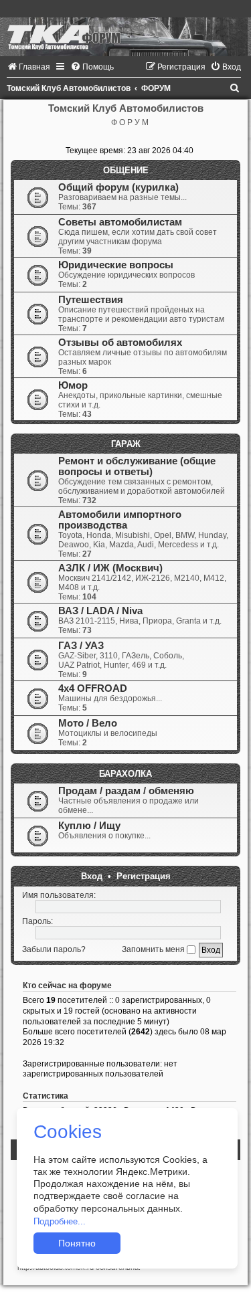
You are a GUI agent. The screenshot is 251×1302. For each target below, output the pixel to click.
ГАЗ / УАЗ (81, 645)
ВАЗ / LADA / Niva (100, 611)
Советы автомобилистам (120, 222)
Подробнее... (59, 1221)
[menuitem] (28, 67)
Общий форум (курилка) (118, 187)
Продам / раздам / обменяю (126, 790)
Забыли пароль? (54, 949)
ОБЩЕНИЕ (126, 170)
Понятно (77, 1243)
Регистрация (143, 876)
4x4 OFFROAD (92, 688)
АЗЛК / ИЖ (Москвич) (110, 568)
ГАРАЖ (126, 444)
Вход (91, 876)
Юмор (73, 385)
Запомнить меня (154, 949)
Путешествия (90, 299)
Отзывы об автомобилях (120, 342)
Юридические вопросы (115, 265)
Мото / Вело (87, 723)
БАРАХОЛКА (125, 774)
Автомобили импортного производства (119, 520)
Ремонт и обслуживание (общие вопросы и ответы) (137, 466)
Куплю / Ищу (89, 825)
